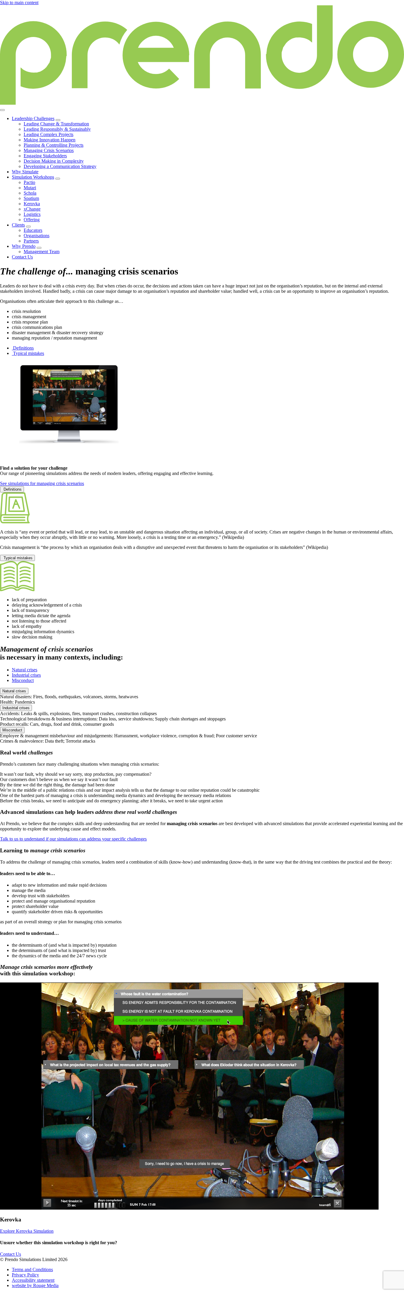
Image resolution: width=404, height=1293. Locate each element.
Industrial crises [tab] (26, 675)
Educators (33, 230)
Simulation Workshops (33, 177)
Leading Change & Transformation (56, 123)
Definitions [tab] (23, 347)
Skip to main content (19, 2)
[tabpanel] (202, 518)
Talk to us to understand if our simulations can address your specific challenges (73, 838)
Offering (32, 219)
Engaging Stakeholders (45, 155)
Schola (30, 192)
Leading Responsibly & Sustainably (57, 129)
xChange (32, 208)
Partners (31, 240)
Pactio (29, 182)
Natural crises (14, 691)
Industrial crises (16, 708)
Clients (18, 224)
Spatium (31, 198)
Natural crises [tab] (24, 669)
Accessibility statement (33, 1280)
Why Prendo (23, 246)
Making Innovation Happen (49, 139)
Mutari (30, 187)
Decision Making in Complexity (54, 161)
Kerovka (32, 203)
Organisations (36, 235)
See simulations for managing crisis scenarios (42, 483)
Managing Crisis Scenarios (49, 150)
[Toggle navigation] (2, 110)
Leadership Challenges (33, 118)
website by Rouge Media (35, 1285)
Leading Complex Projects (48, 134)
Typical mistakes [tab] (28, 353)
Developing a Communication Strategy (60, 166)
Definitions (12, 489)
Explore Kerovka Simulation (27, 1231)
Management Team (41, 251)
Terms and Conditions (32, 1269)
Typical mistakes (17, 558)
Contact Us (22, 256)
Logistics (32, 214)
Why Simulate (25, 171)
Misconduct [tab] (23, 680)
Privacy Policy (25, 1274)
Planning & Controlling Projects (53, 145)
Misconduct (12, 730)
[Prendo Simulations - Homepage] (202, 103)
